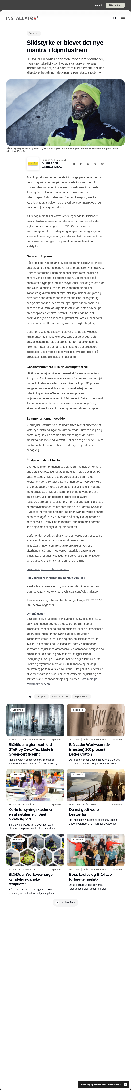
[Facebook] (74, 164)
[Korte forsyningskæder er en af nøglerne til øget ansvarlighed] (35, 799)
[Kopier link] (102, 164)
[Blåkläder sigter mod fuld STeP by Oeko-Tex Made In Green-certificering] (35, 735)
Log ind (98, 5)
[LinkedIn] (81, 164)
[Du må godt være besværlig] (96, 797)
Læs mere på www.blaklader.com (48, 569)
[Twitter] (88, 164)
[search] (114, 18)
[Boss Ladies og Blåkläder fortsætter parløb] (96, 862)
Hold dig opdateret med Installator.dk (101, 1084)
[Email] (95, 164)
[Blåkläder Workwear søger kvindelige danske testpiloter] (35, 864)
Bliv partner (115, 5)
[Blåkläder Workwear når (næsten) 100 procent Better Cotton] (96, 735)
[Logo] (22, 18)
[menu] (123, 18)
